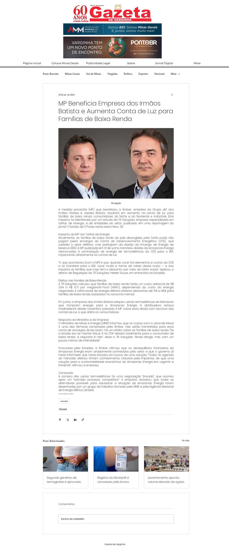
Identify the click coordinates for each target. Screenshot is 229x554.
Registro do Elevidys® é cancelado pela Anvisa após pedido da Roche (113, 480)
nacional (64, 401)
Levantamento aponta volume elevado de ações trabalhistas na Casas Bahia (166, 480)
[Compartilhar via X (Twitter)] (67, 419)
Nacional (159, 73)
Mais (173, 73)
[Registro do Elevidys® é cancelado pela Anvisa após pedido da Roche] (116, 459)
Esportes (143, 73)
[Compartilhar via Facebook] (59, 419)
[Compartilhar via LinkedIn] (75, 419)
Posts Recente (51, 73)
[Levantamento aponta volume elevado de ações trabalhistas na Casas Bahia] (166, 459)
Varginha (112, 73)
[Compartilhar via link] (82, 419)
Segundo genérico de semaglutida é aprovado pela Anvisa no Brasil (64, 480)
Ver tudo (185, 440)
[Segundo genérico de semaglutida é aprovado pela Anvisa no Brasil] (65, 459)
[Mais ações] (172, 95)
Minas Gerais (72, 73)
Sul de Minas (93, 73)
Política (128, 73)
